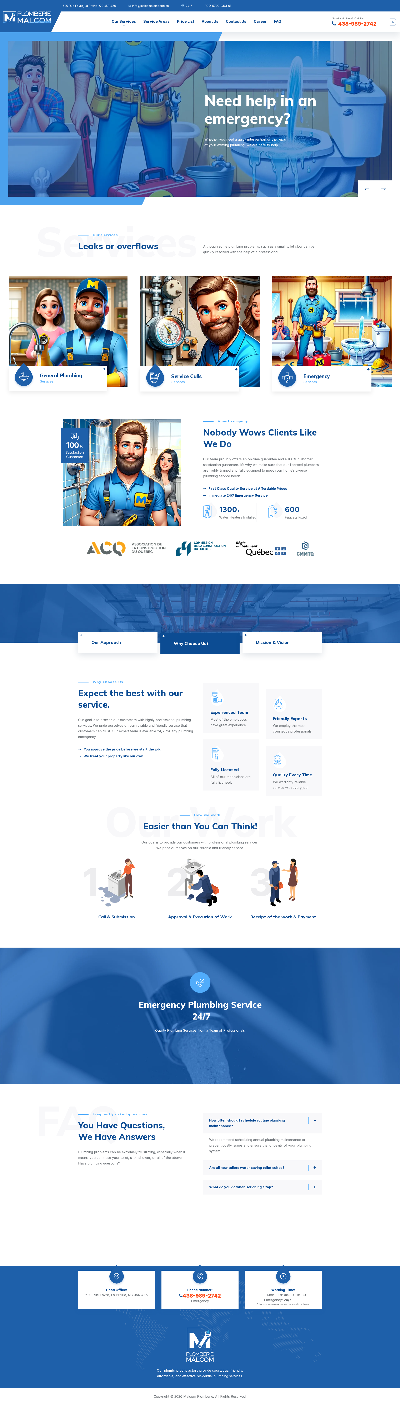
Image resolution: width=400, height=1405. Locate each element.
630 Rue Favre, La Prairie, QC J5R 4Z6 (89, 6)
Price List (185, 21)
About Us (210, 21)
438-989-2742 (201, 1296)
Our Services (124, 21)
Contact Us (236, 21)
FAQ (277, 21)
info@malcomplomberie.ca (150, 6)
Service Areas (156, 21)
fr (392, 22)
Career (260, 21)
